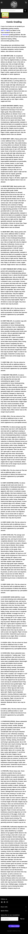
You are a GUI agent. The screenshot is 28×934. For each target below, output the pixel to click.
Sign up (22, 919)
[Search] (25, 10)
